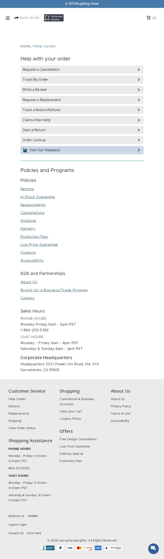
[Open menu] (7, 18)
